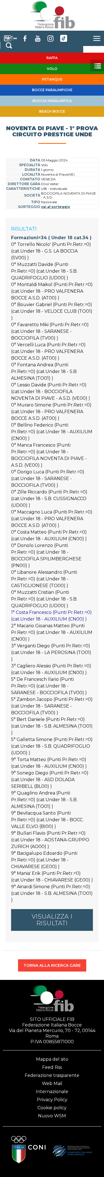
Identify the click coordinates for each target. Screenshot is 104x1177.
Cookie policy (52, 1107)
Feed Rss (52, 1067)
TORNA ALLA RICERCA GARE (52, 965)
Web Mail (52, 1083)
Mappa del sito (52, 1059)
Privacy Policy (52, 1099)
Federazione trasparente (52, 1075)
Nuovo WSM (52, 1115)
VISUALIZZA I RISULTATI (52, 920)
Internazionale (52, 1091)
